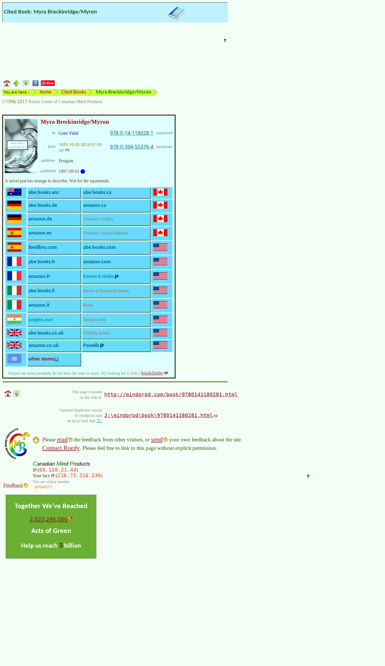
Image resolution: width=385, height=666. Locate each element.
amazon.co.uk (43, 345)
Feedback (13, 485)
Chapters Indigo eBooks (105, 233)
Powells (91, 345)
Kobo (88, 305)
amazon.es (39, 233)
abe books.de (42, 205)
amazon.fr (39, 276)
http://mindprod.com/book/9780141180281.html (171, 394)
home (46, 92)
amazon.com (97, 262)
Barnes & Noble (98, 276)
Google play (94, 320)
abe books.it (41, 291)
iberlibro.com (42, 247)
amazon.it (39, 305)
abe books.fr (41, 262)
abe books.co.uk (46, 333)
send (157, 439)
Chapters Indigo (98, 219)
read (62, 439)
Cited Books (73, 92)
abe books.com (99, 247)
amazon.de (40, 219)
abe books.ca (97, 192)
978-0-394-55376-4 (131, 146)
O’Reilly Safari (96, 333)
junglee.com (40, 320)
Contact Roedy (61, 447)
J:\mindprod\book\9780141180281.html (158, 415)
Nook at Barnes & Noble (106, 291)
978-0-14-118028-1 (131, 132)
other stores (41, 359)
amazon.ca (94, 205)
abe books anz (43, 192)
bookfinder (152, 373)
